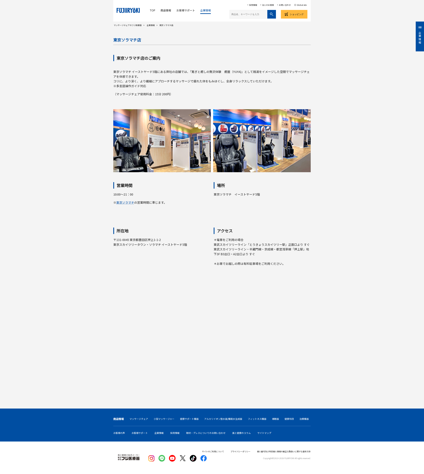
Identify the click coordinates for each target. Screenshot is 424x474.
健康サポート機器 (189, 418)
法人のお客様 (268, 4)
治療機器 (304, 418)
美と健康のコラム (241, 433)
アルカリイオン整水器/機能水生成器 (223, 418)
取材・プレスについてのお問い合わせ (206, 433)
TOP (152, 10)
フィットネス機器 (257, 418)
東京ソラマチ (125, 202)
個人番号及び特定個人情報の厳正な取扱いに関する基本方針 (284, 451)
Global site (302, 4)
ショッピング (297, 14)
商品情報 (165, 10)
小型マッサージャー (164, 418)
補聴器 (275, 418)
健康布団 (289, 418)
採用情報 (253, 4)
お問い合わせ (285, 4)
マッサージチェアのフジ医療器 (128, 25)
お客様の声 (119, 433)
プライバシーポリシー (240, 451)
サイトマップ (264, 433)
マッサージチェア (139, 418)
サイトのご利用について (213, 451)
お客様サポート (185, 10)
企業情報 (205, 10)
